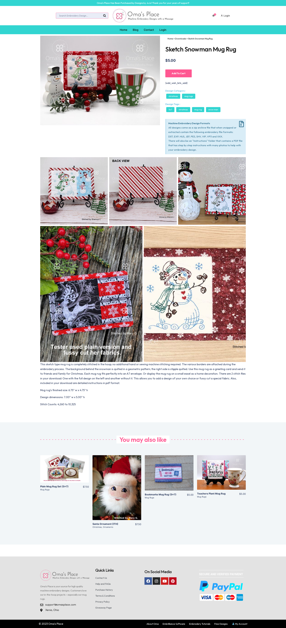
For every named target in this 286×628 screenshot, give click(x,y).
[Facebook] (148, 581)
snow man (213, 109)
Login (226, 15)
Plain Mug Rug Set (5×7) (54, 486)
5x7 (170, 109)
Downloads (180, 38)
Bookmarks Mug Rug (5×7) (160, 494)
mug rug (198, 109)
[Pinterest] (173, 581)
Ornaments (108, 527)
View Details (64, 471)
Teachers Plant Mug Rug (211, 493)
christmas (183, 109)
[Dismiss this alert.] (241, 124)
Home (170, 38)
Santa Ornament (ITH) (105, 523)
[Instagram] (156, 581)
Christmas (173, 96)
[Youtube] (164, 581)
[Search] (104, 15)
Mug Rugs (188, 96)
